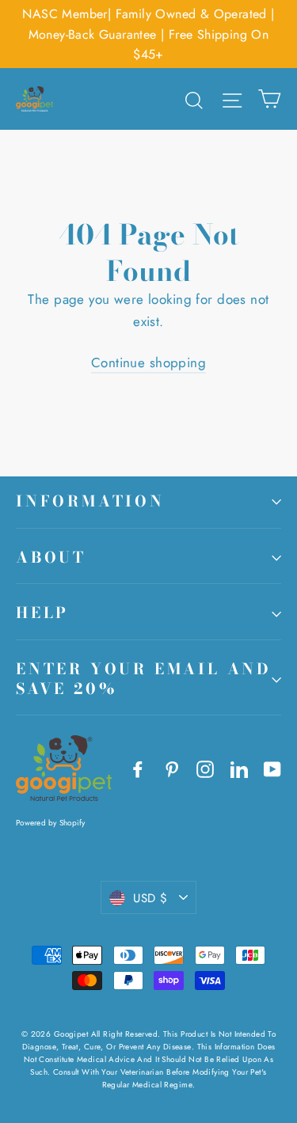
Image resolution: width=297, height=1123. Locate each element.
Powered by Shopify (51, 823)
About (51, 557)
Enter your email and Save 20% (144, 679)
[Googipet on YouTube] (272, 768)
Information (90, 501)
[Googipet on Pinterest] (172, 768)
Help (42, 612)
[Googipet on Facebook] (138, 768)
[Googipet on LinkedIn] (239, 768)
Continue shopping (148, 362)
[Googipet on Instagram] (205, 768)
